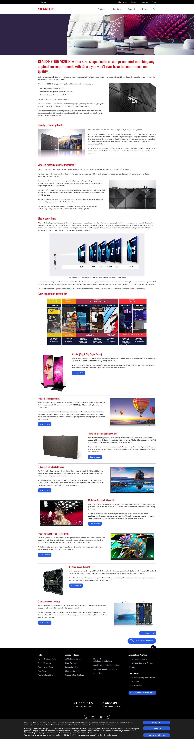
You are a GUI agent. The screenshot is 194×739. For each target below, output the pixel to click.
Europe (43, 2)
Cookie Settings (67, 735)
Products (101, 9)
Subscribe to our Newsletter (142, 692)
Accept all (156, 722)
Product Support (44, 663)
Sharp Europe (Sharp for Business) (142, 677)
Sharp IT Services (135, 685)
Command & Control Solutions (105, 669)
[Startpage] (45, 9)
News (144, 9)
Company (144, 2)
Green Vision (98, 673)
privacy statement (109, 735)
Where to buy (122, 2)
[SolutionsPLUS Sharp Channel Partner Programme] (83, 704)
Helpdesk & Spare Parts (47, 659)
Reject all (156, 728)
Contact (131, 667)
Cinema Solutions (71, 667)
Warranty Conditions (45, 675)
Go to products (78, 373)
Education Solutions (72, 671)
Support (131, 9)
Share (147, 633)
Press (154, 2)
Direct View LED (71, 663)
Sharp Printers (134, 681)
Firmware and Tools (45, 667)
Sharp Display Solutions (138, 659)
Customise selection (157, 735)
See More (134, 2)
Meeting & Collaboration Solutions (102, 660)
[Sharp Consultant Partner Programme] (111, 704)
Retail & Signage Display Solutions (106, 665)
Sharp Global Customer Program (141, 663)
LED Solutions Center (73, 659)
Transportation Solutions (74, 675)
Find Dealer (42, 671)
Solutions (117, 9)
